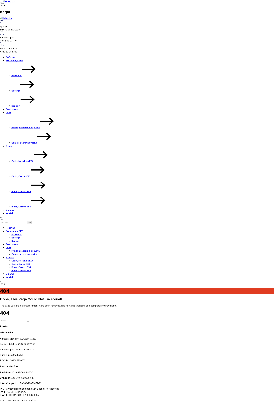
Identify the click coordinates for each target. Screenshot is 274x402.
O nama (10, 210)
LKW (8, 112)
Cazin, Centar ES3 (21, 176)
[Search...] (28, 321)
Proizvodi (16, 75)
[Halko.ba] (9, 1)
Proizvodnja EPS (14, 60)
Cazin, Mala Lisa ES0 (22, 161)
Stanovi (10, 146)
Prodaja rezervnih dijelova (25, 127)
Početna (10, 57)
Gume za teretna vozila (24, 142)
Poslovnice (12, 109)
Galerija (15, 90)
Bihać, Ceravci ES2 (21, 206)
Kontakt (15, 106)
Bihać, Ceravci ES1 (21, 191)
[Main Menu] (1, 2)
